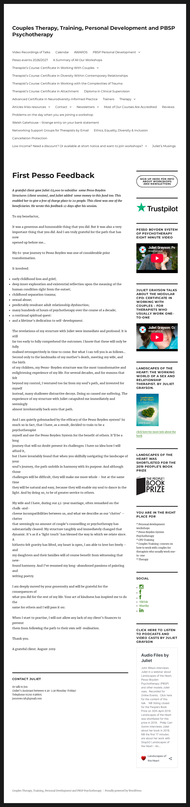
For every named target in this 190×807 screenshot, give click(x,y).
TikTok (143, 602)
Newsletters (86, 107)
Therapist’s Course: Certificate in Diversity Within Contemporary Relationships (70, 75)
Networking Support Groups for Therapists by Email (50, 130)
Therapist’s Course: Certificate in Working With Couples (53, 68)
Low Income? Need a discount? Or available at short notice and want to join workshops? (77, 146)
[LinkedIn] (141, 611)
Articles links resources (29, 107)
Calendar (62, 52)
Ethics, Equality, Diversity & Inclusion (121, 130)
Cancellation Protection (29, 138)
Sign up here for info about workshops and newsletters (157, 181)
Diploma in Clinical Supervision (107, 91)
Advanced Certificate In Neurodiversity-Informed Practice (55, 99)
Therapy (125, 99)
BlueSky (144, 605)
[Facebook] (140, 592)
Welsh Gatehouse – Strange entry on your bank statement (55, 122)
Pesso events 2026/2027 (30, 60)
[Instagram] (141, 587)
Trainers (108, 99)
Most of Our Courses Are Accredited (130, 107)
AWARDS (81, 52)
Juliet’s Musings (164, 146)
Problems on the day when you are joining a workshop (52, 115)
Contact (61, 107)
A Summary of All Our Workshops (77, 60)
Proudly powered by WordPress (123, 790)
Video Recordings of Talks (31, 52)
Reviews (168, 107)
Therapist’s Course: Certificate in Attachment (45, 91)
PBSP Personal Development (114, 52)
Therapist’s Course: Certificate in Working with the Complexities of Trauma (67, 83)
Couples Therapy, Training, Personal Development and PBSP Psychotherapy (56, 790)
